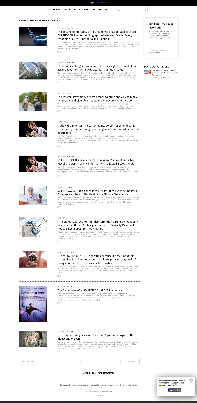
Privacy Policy (98, 395)
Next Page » (130, 362)
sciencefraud (54, 10)
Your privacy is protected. (156, 50)
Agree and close (175, 390)
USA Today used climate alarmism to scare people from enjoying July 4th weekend (165, 73)
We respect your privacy (87, 389)
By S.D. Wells (70, 28)
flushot (67, 10)
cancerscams (89, 10)
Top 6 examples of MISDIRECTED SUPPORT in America (89, 290)
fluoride (77, 10)
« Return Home (28, 362)
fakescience (103, 10)
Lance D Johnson (165, 77)
